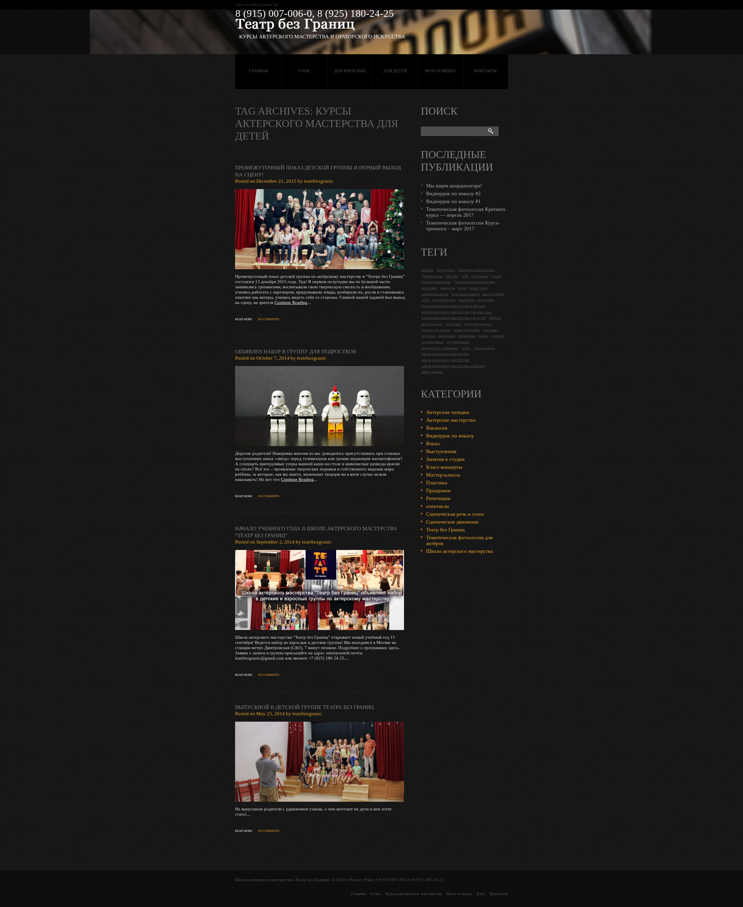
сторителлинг (432, 342)
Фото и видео (440, 71)
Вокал (433, 443)
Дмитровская (432, 276)
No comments (268, 319)
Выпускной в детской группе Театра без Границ (304, 707)
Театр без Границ (445, 530)
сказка (483, 336)
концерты (466, 300)
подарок (428, 336)
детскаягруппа (444, 300)
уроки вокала (484, 348)
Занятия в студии (445, 459)
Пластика (436, 483)
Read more (243, 319)
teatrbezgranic (318, 181)
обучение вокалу (478, 324)
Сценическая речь (436, 282)
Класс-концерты (444, 467)
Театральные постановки (474, 282)
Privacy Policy (362, 879)
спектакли (437, 506)
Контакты (485, 71)
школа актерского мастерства (445, 354)
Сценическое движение (452, 522)
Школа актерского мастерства (459, 551)
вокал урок (478, 288)
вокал (462, 288)
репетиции (466, 336)
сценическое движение (440, 348)
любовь (495, 318)
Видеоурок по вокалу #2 (453, 193)
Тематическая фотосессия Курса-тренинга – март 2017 (463, 225)
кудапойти (485, 300)
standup (427, 270)
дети (425, 300)
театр (465, 348)
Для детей (395, 71)
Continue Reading (291, 302)
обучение (453, 324)
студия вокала (457, 342)
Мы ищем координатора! (454, 186)
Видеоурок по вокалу (450, 436)
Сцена (496, 276)
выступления (493, 294)
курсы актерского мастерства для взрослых (456, 312)
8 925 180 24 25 (428, 879)
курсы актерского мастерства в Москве (453, 306)
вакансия (447, 288)
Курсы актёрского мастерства (413, 893)
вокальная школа (434, 294)
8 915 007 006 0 (394, 879)
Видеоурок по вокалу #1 (453, 201)
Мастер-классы (443, 475)
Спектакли (479, 276)
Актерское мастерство (476, 270)
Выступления (441, 451)
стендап (497, 336)
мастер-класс (432, 324)
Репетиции (438, 498)
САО (464, 276)
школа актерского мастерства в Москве (453, 366)
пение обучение (467, 330)
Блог (481, 893)
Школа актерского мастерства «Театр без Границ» (283, 879)
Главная (258, 71)
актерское (429, 288)
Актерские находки (447, 412)
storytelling (446, 270)
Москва (452, 276)
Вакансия (436, 428)
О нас (304, 71)
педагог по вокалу (436, 330)
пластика (490, 330)
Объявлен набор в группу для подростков (295, 351)
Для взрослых (349, 71)
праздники (446, 336)
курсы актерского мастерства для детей (453, 318)
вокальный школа (465, 294)
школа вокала (432, 372)
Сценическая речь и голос (455, 514)
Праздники (438, 490)
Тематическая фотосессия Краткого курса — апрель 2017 (465, 212)
